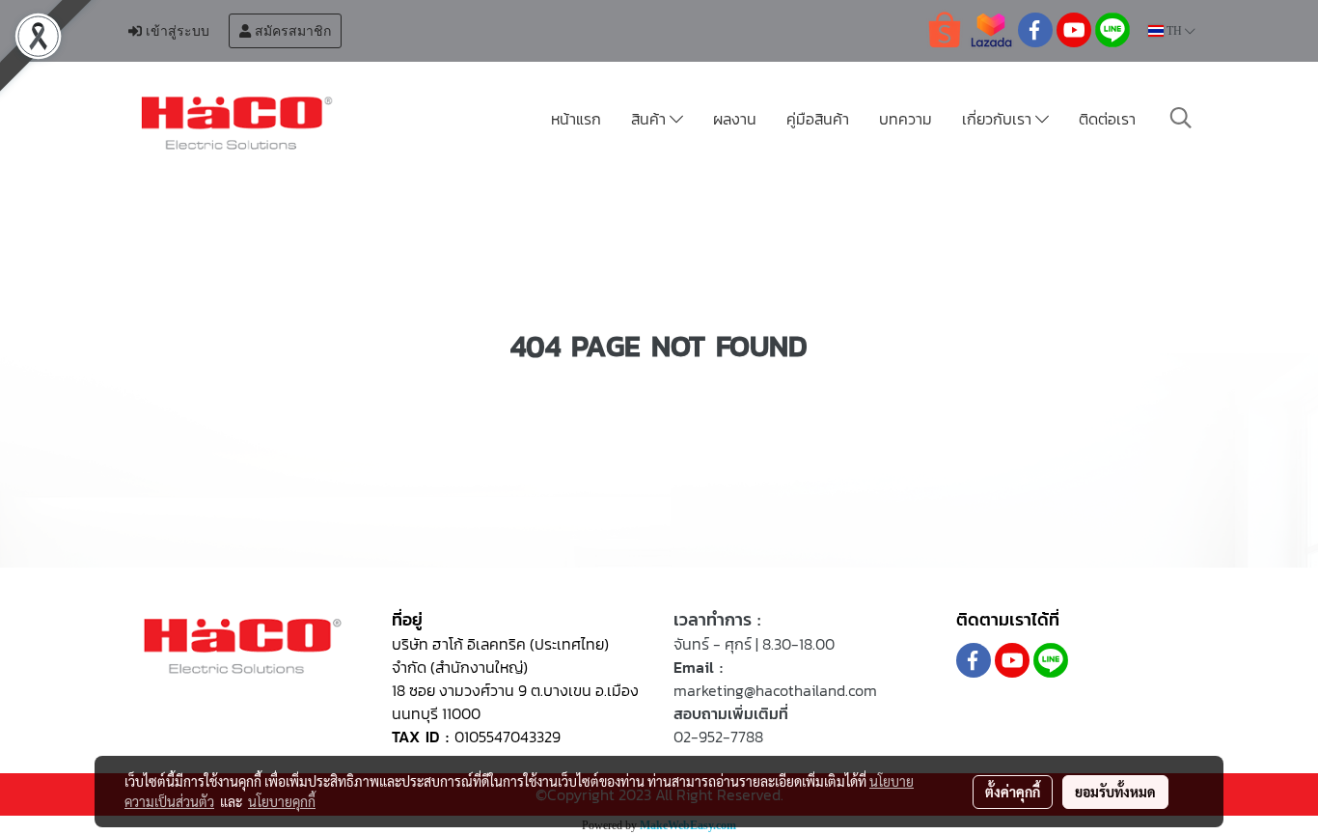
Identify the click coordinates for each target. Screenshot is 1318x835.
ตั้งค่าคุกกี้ (1012, 791)
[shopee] (944, 29)
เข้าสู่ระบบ (175, 31)
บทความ (905, 118)
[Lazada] (991, 29)
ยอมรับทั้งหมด (1115, 791)
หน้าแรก (576, 118)
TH (1174, 31)
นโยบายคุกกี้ (282, 801)
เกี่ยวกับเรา (998, 118)
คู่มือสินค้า (817, 118)
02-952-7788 (718, 736)
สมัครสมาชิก (291, 31)
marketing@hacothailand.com (775, 690)
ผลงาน (734, 118)
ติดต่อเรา (1107, 118)
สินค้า (650, 118)
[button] (1181, 117)
